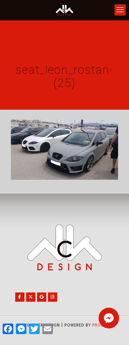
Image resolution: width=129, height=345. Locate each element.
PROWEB (100, 325)
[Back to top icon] (115, 331)
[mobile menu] (120, 10)
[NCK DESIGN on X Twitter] (30, 297)
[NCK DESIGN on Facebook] (19, 297)
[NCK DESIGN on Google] (41, 297)
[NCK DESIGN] (64, 10)
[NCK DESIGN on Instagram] (52, 297)
